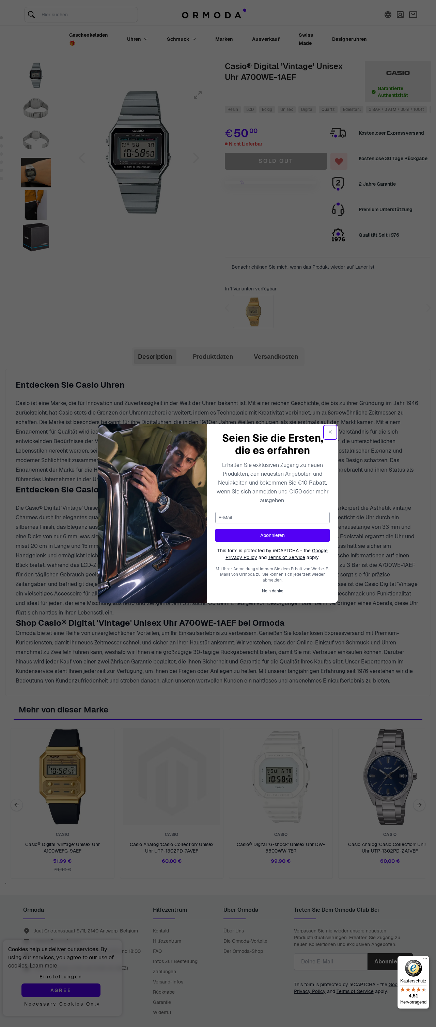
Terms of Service (286, 557)
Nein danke (272, 591)
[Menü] (425, 960)
